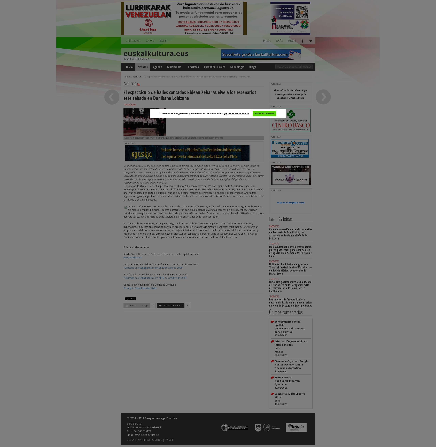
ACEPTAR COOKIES (264, 113)
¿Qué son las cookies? (236, 113)
